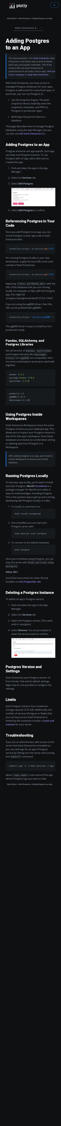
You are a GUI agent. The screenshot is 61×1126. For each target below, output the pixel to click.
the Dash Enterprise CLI (32, 133)
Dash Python (12, 18)
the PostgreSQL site (30, 581)
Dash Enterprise (24, 18)
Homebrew (41, 486)
